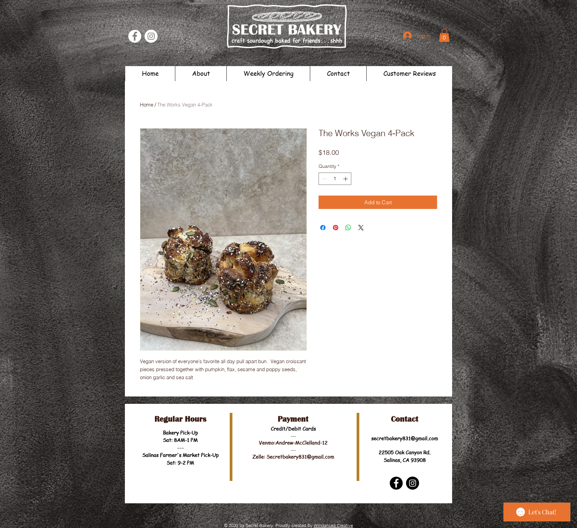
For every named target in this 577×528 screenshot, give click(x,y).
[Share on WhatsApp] (348, 228)
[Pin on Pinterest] (336, 228)
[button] (444, 35)
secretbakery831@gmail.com (404, 438)
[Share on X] (361, 228)
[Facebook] (134, 36)
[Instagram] (151, 36)
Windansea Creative (333, 525)
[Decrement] (324, 179)
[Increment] (346, 179)
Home (146, 104)
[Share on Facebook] (323, 228)
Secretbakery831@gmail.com (300, 456)
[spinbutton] (335, 179)
